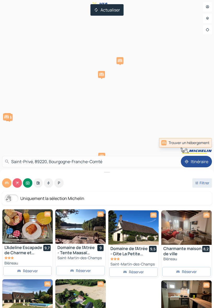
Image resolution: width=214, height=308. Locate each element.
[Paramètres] (207, 18)
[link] (185, 142)
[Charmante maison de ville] (186, 227)
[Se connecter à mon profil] (207, 6)
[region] (27, 226)
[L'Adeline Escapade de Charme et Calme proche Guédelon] (27, 226)
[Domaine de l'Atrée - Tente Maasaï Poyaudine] (80, 226)
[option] (6, 183)
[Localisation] (207, 29)
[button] (120, 60)
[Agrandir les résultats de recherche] (107, 172)
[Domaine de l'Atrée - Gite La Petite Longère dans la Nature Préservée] (133, 227)
